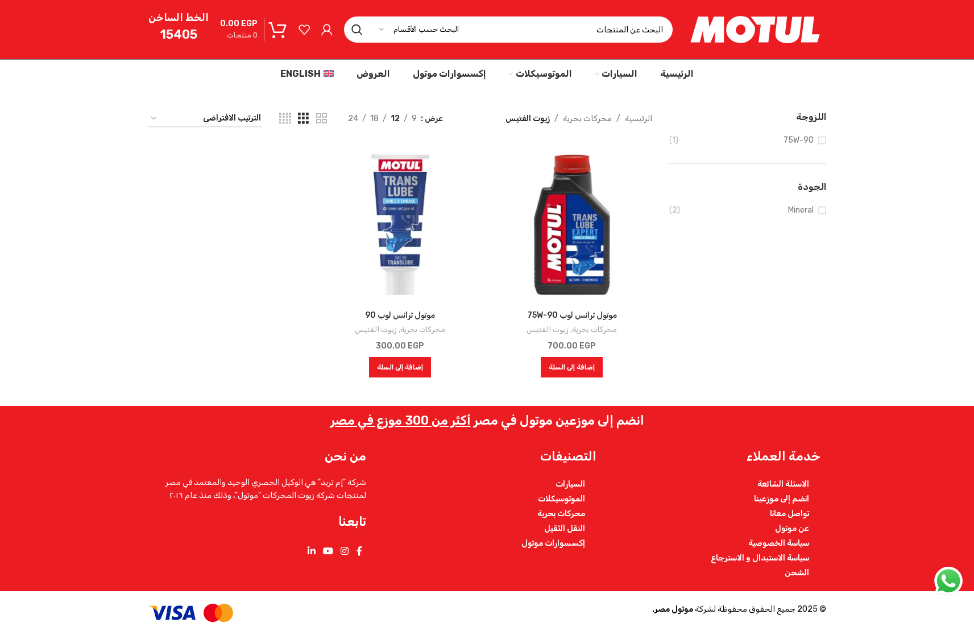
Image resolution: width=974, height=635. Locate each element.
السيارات (570, 483)
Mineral (801, 210)
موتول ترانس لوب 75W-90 (572, 315)
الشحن (797, 572)
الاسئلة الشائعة (783, 483)
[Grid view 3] (303, 118)
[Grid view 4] (285, 118)
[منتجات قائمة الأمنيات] (304, 29)
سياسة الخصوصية (778, 542)
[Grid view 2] (321, 118)
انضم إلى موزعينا (781, 498)
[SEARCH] (357, 29)
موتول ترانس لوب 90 (400, 315)
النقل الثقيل (564, 528)
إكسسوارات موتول (553, 542)
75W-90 (799, 140)
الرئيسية (638, 118)
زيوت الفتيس (548, 329)
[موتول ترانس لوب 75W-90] (572, 224)
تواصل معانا (789, 513)
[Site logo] (755, 29)
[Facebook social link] (359, 551)
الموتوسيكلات (561, 498)
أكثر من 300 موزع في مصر (400, 420)
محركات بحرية (587, 118)
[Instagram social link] (345, 551)
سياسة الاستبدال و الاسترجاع (760, 557)
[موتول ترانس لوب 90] (400, 224)
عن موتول (792, 528)
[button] (572, 367)
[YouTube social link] (328, 551)
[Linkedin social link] (311, 551)
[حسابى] (327, 29)
